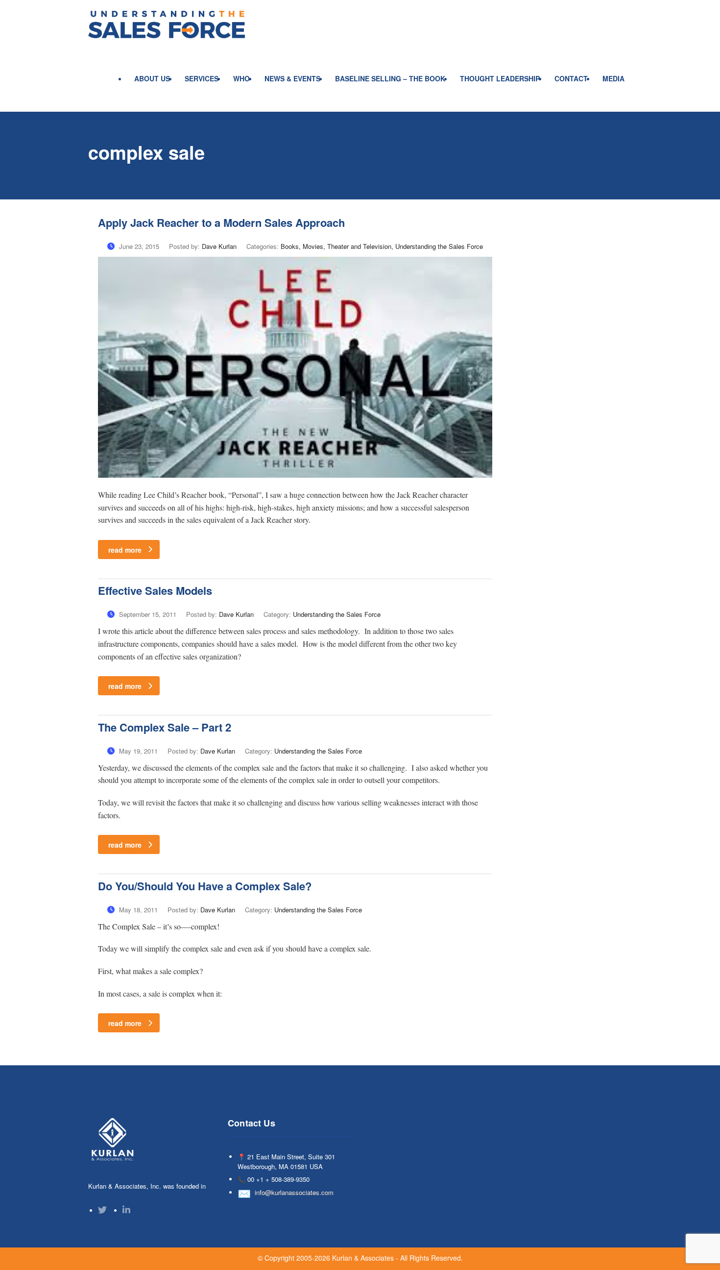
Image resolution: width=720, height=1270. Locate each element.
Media (613, 78)
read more (125, 550)
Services (201, 78)
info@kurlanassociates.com (294, 1192)
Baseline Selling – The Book (390, 78)
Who (241, 78)
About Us (152, 78)
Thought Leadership (500, 78)
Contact (571, 78)
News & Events (292, 78)
